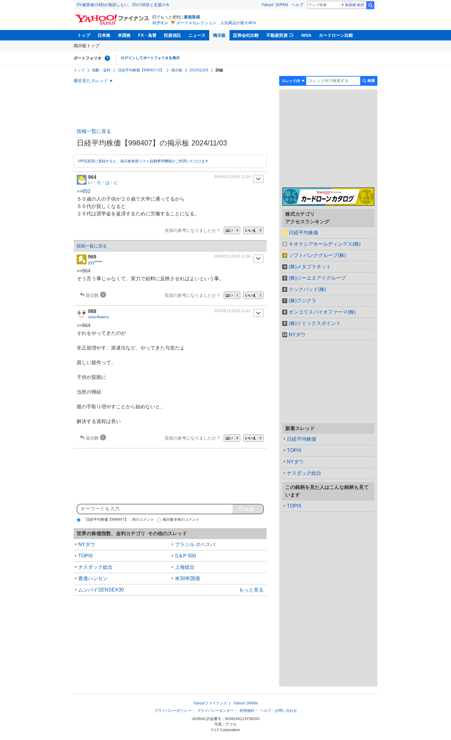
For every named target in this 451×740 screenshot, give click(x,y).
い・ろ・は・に (103, 182)
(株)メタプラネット (310, 266)
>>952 (84, 191)
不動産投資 (277, 35)
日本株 (104, 35)
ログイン (160, 23)
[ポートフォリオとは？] (107, 58)
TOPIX (85, 555)
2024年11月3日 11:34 (232, 177)
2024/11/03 (199, 70)
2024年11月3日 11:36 (232, 256)
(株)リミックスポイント (315, 323)
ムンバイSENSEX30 (101, 589)
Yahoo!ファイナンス (210, 703)
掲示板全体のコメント (181, 519)
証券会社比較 (246, 35)
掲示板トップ (86, 45)
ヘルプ (297, 4)
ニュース (197, 35)
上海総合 (185, 567)
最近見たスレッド (91, 80)
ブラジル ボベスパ (195, 544)
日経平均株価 (303, 232)
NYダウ (86, 544)
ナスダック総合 (95, 567)
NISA (306, 35)
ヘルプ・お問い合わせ (278, 710)
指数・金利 (101, 70)
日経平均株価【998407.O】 (141, 70)
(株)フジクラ (302, 300)
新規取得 (192, 17)
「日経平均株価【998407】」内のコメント (118, 519)
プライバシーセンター (215, 710)
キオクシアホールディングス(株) (324, 244)
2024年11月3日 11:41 (232, 311)
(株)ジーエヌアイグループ (317, 278)
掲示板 (219, 35)
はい (232, 230)
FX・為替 (147, 35)
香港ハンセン (93, 578)
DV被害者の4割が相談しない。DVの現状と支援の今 (123, 4)
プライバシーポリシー (172, 710)
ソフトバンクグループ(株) (317, 255)
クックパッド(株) (307, 289)
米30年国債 (187, 578)
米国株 (124, 35)
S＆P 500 (185, 555)
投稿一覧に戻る (94, 131)
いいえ (253, 230)
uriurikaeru (98, 317)
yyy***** (95, 262)
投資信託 (172, 35)
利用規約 (247, 710)
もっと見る (251, 589)
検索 (370, 5)
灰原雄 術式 (354, 5)
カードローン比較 (336, 35)
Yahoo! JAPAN (274, 4)
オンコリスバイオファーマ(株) (322, 312)
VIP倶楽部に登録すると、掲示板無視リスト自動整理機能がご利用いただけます (143, 161)
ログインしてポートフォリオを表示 (150, 58)
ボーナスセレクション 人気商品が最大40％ (216, 23)
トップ (83, 35)
